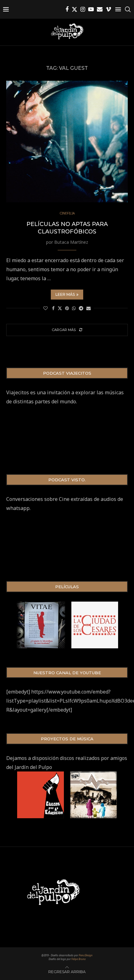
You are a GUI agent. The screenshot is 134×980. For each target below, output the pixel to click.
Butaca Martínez (71, 242)
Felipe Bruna (78, 959)
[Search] (128, 9)
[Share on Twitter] (60, 308)
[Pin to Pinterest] (67, 308)
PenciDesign (86, 955)
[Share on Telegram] (81, 308)
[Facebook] (67, 9)
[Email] (100, 9)
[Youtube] (91, 9)
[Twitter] (74, 9)
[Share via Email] (88, 308)
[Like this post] (45, 308)
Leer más (65, 294)
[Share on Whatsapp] (74, 308)
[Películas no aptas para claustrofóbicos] (67, 141)
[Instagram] (82, 9)
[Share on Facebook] (53, 308)
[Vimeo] (108, 9)
